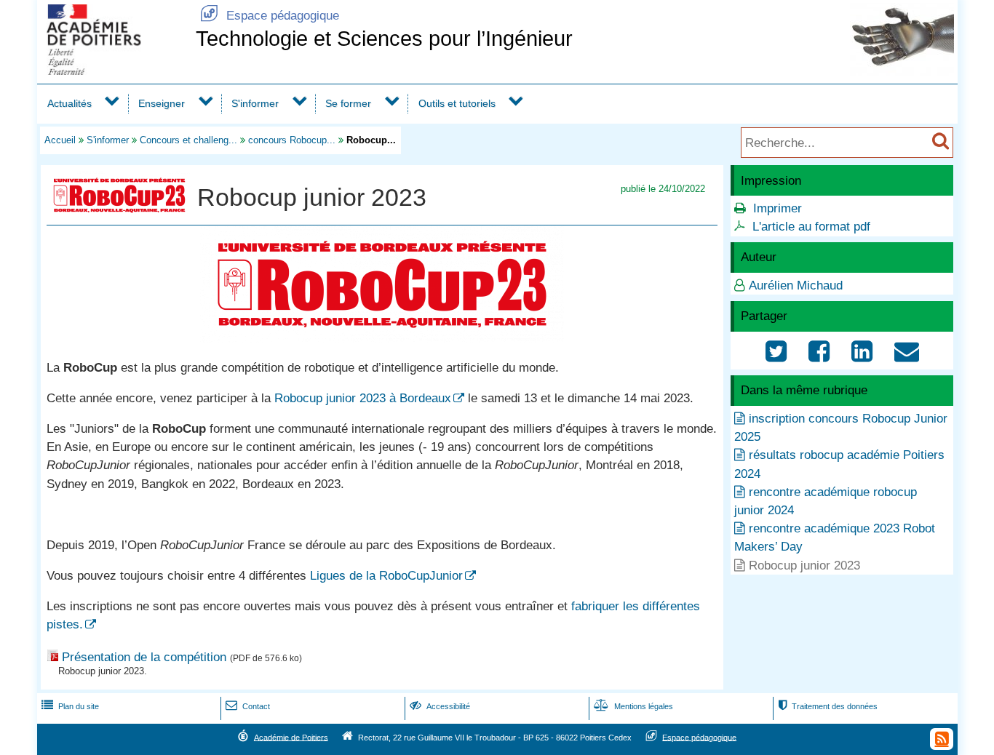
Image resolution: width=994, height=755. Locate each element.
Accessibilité (440, 706)
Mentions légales (633, 706)
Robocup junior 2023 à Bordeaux (362, 398)
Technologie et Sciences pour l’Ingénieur (384, 38)
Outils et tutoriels (457, 103)
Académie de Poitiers (291, 736)
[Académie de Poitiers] (113, 71)
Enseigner (161, 103)
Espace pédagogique (269, 16)
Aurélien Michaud (796, 285)
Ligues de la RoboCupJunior (386, 576)
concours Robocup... (291, 140)
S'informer (255, 103)
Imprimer (777, 208)
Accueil (60, 140)
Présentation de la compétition (144, 657)
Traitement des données (828, 706)
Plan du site (70, 706)
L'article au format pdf (811, 226)
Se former (348, 103)
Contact (248, 706)
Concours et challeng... (188, 140)
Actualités (69, 103)
